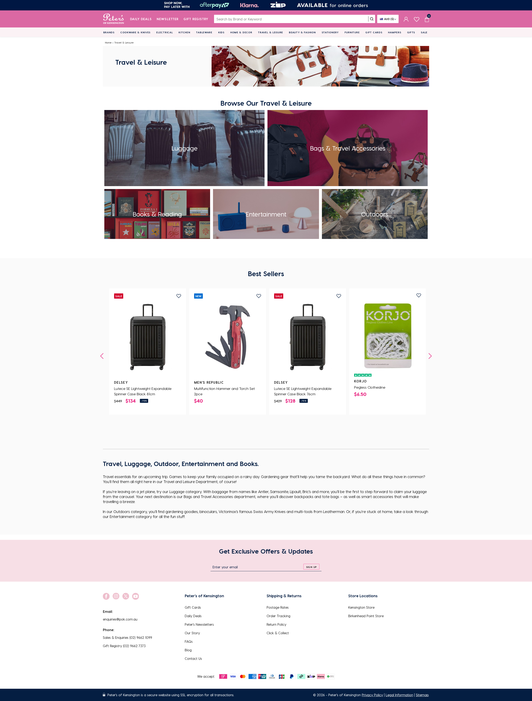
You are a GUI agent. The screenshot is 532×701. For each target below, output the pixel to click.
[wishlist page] (416, 19)
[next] (429, 356)
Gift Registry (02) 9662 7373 (124, 646)
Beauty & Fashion (302, 32)
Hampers (394, 32)
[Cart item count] (427, 19)
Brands (109, 32)
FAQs (189, 641)
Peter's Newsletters (199, 624)
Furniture (352, 32)
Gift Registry (195, 19)
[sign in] (406, 19)
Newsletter (168, 19)
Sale (424, 32)
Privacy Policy (372, 695)
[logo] (113, 19)
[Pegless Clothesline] (387, 336)
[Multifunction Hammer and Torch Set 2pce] (227, 337)
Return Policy (276, 624)
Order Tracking (278, 616)
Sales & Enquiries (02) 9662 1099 (127, 637)
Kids (221, 32)
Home (108, 42)
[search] (371, 19)
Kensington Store (361, 607)
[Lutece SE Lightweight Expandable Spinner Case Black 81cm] (147, 337)
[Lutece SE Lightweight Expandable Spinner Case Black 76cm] (307, 337)
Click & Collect (278, 633)
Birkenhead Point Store (366, 616)
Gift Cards (373, 32)
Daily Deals (141, 19)
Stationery (330, 32)
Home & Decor (241, 32)
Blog (188, 650)
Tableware (204, 32)
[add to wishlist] (178, 296)
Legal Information (399, 695)
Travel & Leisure (270, 32)
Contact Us (193, 658)
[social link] (106, 596)
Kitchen (184, 32)
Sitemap (422, 695)
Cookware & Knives (135, 32)
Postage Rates (278, 607)
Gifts (411, 32)
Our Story (192, 633)
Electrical (164, 32)
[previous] (103, 356)
